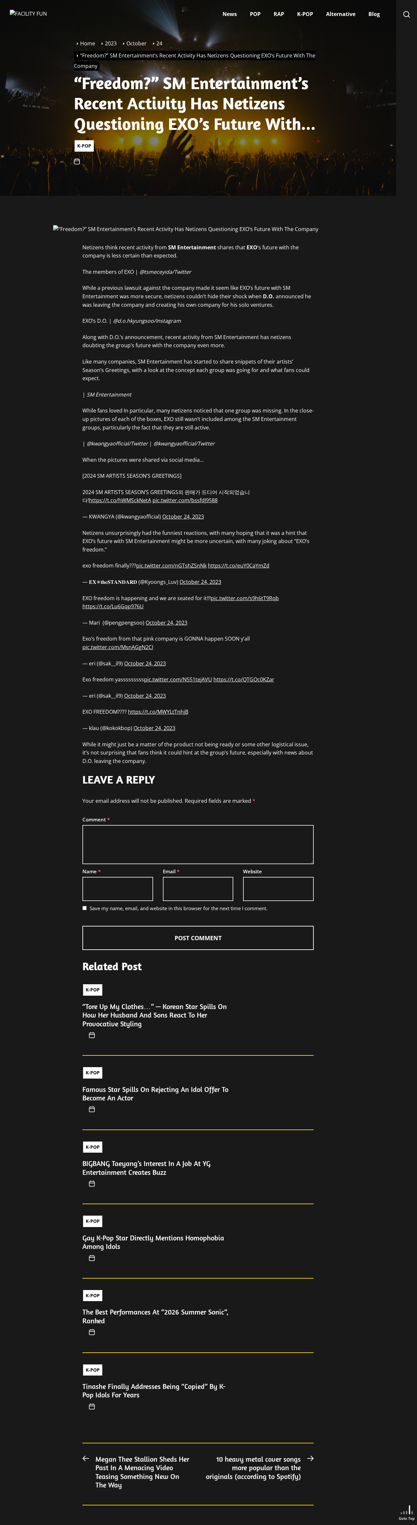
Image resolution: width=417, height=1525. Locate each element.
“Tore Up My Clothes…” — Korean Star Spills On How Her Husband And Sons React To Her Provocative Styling (154, 1015)
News (230, 14)
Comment (96, 819)
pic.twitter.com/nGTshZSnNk (171, 565)
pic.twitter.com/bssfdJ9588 (185, 500)
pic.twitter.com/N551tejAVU (178, 679)
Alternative (340, 14)
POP (255, 14)
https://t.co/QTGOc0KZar (243, 679)
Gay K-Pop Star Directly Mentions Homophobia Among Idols (153, 1242)
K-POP (305, 14)
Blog (374, 14)
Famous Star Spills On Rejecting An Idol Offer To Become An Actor (155, 1093)
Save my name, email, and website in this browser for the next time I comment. (178, 908)
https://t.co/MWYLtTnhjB (158, 711)
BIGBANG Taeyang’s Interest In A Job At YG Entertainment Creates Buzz (146, 1167)
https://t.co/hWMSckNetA (120, 500)
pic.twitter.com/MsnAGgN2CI (117, 647)
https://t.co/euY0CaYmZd (238, 565)
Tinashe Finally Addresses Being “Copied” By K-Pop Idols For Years (153, 1390)
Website (252, 871)
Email (171, 871)
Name (91, 871)
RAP (279, 14)
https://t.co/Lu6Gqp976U (113, 606)
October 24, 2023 (183, 516)
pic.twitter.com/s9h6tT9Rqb (245, 598)
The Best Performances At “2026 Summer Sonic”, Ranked (155, 1316)
